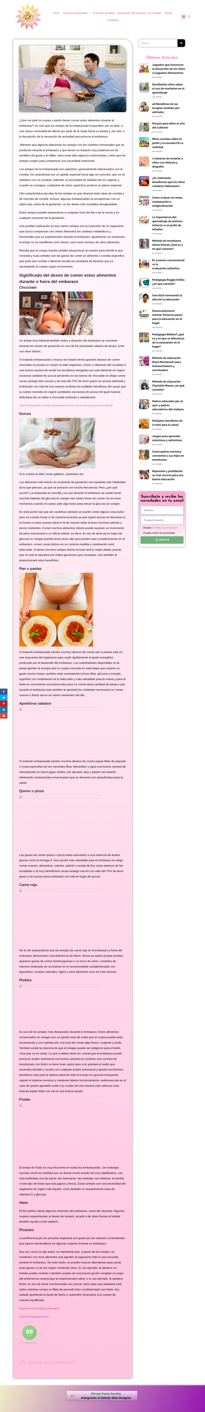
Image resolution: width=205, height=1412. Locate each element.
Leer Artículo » (157, 77)
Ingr (22, 1308)
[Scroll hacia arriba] (201, 1388)
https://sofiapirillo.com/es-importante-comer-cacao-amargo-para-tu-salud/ (66, 405)
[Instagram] (183, 16)
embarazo (67, 281)
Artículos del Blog (104, 13)
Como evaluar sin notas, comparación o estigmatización (167, 201)
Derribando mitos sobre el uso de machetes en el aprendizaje (168, 88)
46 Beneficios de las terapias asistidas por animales (166, 108)
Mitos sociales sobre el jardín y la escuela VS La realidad (167, 143)
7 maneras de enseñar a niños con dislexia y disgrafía (167, 162)
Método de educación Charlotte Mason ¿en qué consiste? (168, 385)
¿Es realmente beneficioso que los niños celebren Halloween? (168, 182)
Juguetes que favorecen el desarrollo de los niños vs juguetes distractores (168, 68)
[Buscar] (181, 43)
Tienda (168, 13)
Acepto (160, 527)
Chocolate (28, 287)
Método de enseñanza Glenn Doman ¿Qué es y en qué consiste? (167, 244)
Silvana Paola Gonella (106, 1393)
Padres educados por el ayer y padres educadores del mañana (168, 405)
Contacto (113, 20)
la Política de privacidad (165, 527)
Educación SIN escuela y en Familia (139, 13)
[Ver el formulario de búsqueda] (189, 17)
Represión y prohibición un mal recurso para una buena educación (167, 475)
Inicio (56, 13)
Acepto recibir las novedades (159, 532)
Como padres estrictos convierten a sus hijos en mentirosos (168, 455)
